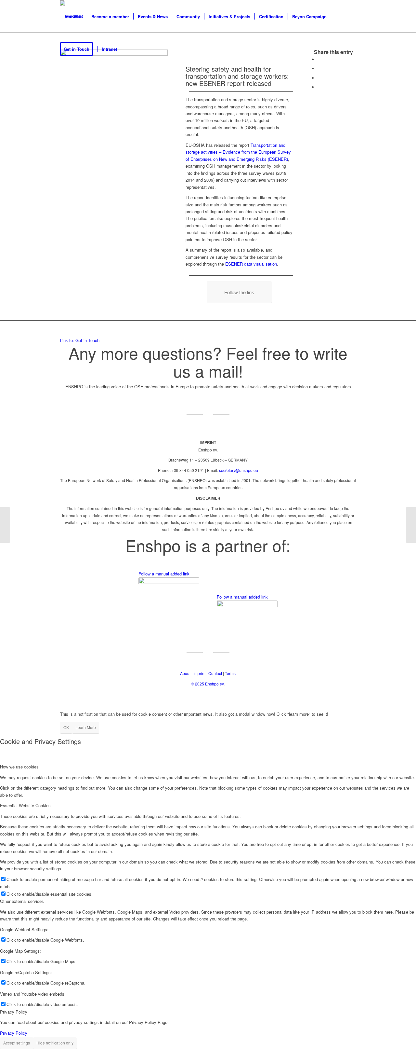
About (185, 673)
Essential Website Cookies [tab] (25, 805)
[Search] (127, 49)
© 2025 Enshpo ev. (208, 683)
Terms (230, 673)
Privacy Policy (13, 1033)
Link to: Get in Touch (79, 340)
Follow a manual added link (163, 574)
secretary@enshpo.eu (238, 470)
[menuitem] (73, 16)
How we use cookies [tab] (19, 767)
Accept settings (16, 1042)
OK (66, 727)
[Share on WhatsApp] (319, 78)
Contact (215, 673)
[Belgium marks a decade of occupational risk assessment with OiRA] (5, 525)
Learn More (85, 727)
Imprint (199, 673)
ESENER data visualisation (251, 264)
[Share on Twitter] (319, 68)
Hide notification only (54, 1042)
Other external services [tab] (22, 901)
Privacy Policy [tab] (13, 1012)
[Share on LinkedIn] (319, 87)
